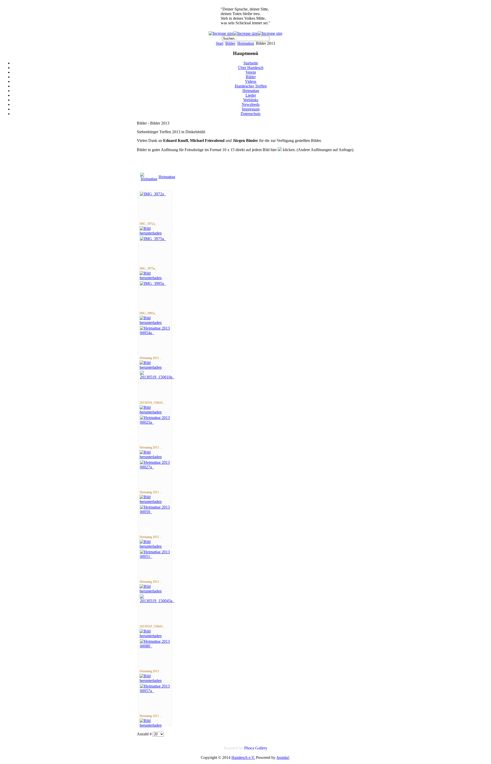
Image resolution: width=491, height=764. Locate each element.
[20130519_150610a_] (157, 377)
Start (219, 43)
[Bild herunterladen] (155, 233)
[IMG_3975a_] (153, 239)
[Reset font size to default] (270, 33)
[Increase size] (221, 33)
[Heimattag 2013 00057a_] (155, 691)
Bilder (230, 43)
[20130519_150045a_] (157, 601)
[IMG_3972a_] (153, 194)
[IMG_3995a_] (153, 283)
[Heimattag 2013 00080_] (155, 646)
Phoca (249, 748)
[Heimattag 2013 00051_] (155, 556)
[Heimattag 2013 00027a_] (155, 467)
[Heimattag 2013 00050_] (155, 512)
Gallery (261, 748)
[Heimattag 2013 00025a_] (155, 422)
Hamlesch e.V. (243, 757)
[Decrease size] (245, 33)
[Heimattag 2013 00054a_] (155, 333)
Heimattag (245, 43)
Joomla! (282, 757)
